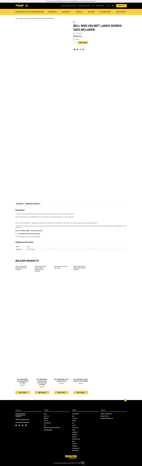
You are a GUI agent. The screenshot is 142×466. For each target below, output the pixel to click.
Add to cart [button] (22, 392)
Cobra (74, 420)
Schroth (74, 443)
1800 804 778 (121, 5)
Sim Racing (91, 12)
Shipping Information (107, 418)
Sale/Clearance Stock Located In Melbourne (29, 12)
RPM (73, 441)
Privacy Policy (105, 416)
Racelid (74, 436)
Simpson (74, 446)
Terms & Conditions (106, 413)
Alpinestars (75, 413)
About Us (46, 416)
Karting (78, 12)
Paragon (74, 434)
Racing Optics (76, 439)
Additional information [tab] (33, 203)
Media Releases (100, 5)
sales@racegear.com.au (22, 422)
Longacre (75, 432)
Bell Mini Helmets (105, 12)
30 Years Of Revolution (84, 5)
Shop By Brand (120, 12)
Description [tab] (19, 203)
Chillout (74, 418)
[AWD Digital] (85, 463)
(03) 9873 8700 (25, 419)
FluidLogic (75, 427)
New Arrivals (53, 12)
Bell (74, 22)
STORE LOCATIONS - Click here (68, 5)
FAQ (93, 5)
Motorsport (66, 12)
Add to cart (83, 42)
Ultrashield (75, 448)
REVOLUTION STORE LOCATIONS (52, 427)
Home (16, 18)
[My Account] (109, 5)
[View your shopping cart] (112, 5)
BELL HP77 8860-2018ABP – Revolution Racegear (28, 230)
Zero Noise (75, 450)
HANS (73, 430)
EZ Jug (74, 425)
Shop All (46, 420)
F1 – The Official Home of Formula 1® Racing (27, 233)
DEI (73, 423)
